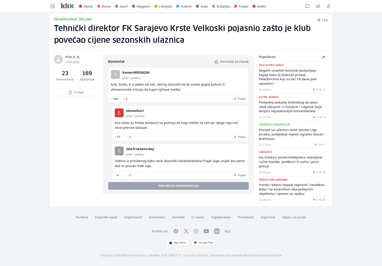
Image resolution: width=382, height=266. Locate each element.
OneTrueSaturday (140, 149)
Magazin (143, 6)
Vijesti (88, 6)
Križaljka (223, 6)
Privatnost (246, 217)
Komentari (157, 217)
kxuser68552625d (135, 72)
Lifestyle (165, 6)
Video (261, 6)
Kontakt (178, 217)
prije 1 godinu (131, 78)
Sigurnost (268, 217)
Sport (124, 6)
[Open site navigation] (52, 6)
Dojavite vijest (106, 217)
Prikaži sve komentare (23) (178, 186)
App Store (180, 242)
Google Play (206, 242)
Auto (204, 6)
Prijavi (241, 99)
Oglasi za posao (294, 217)
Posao (243, 6)
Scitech (186, 6)
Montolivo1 (135, 111)
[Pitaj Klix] (307, 6)
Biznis (106, 6)
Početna (82, 217)
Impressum (133, 217)
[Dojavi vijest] (318, 6)
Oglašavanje (221, 217)
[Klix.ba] (67, 5)
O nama (197, 217)
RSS (227, 231)
